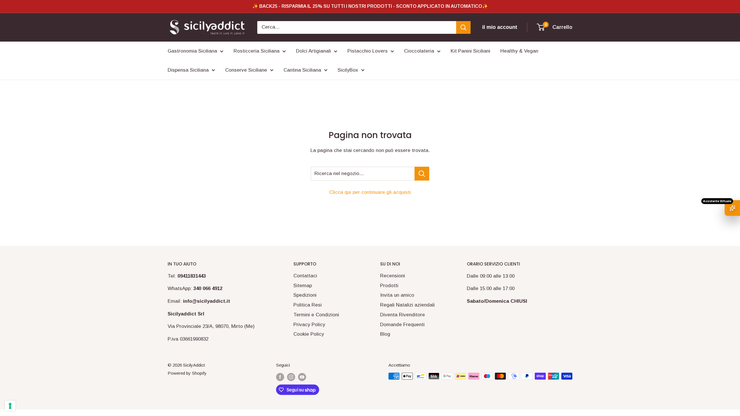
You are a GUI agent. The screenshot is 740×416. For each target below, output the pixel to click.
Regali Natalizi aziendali (407, 305)
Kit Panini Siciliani (470, 51)
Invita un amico (397, 295)
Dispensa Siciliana (188, 70)
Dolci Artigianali (313, 51)
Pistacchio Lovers (367, 51)
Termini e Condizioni (316, 314)
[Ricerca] (463, 27)
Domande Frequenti (402, 324)
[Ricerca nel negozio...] (422, 174)
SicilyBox (348, 70)
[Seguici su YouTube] (302, 377)
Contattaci (305, 275)
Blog (385, 334)
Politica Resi (307, 305)
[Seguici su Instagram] (291, 377)
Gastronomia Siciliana (192, 51)
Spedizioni (305, 295)
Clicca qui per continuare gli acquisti (370, 192)
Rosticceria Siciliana (257, 51)
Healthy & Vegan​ (519, 51)
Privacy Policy (309, 324)
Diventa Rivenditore (402, 314)
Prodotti (389, 285)
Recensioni (392, 275)
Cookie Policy (308, 334)
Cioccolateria (419, 51)
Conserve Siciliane (246, 70)
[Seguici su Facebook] (280, 377)
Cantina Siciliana (302, 70)
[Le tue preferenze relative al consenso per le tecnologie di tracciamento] (10, 405)
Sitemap (302, 285)
